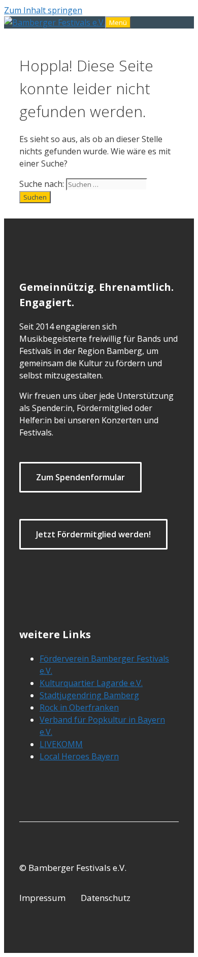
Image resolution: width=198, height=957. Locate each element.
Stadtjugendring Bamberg (89, 695)
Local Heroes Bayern (79, 756)
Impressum (42, 898)
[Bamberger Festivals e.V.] (54, 22)
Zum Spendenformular (80, 477)
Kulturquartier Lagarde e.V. (91, 683)
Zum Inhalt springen (43, 10)
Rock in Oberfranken (79, 707)
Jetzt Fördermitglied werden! (93, 534)
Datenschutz (105, 898)
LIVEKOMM (61, 744)
